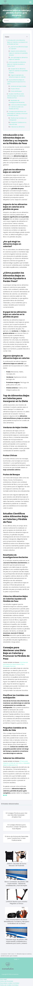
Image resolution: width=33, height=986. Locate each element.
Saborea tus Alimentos (18, 127)
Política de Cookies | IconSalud (9, 985)
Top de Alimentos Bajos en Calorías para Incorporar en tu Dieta (16, 82)
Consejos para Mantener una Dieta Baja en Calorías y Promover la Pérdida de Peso (17, 113)
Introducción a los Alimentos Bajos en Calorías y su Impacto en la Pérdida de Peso (17, 42)
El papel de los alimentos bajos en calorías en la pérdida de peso (18, 71)
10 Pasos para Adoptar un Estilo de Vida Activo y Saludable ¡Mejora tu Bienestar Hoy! (16, 763)
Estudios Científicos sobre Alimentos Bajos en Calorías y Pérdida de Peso (16, 96)
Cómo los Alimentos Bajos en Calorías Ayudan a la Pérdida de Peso (18, 107)
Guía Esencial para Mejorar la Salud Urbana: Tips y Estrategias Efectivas (15, 664)
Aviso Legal (3, 979)
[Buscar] (27, 19)
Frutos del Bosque (16, 91)
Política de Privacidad (6, 981)
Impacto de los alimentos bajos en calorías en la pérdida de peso (18, 53)
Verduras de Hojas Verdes (18, 86)
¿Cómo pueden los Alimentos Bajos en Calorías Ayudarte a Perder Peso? (16, 64)
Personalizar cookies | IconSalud (9, 983)
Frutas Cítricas (15, 89)
